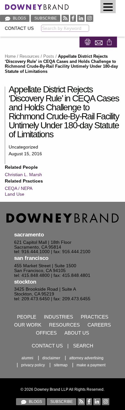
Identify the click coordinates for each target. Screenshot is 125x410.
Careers (99, 325)
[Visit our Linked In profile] (81, 18)
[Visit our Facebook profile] (73, 18)
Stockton (25, 282)
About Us (76, 333)
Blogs (19, 18)
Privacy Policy (33, 365)
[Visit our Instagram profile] (89, 18)
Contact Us (19, 28)
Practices (94, 317)
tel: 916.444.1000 (32, 251)
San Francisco (31, 258)
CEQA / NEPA (18, 188)
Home (10, 56)
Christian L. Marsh (23, 174)
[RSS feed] (65, 18)
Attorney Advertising (86, 358)
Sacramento (29, 235)
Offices (46, 333)
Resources (29, 56)
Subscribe (45, 18)
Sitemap (61, 365)
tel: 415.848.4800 (32, 275)
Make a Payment (91, 365)
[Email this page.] (99, 41)
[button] (108, 6)
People (26, 317)
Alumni (27, 358)
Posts (48, 56)
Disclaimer (51, 358)
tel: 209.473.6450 (32, 298)
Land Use (14, 194)
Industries (58, 317)
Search (83, 345)
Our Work (27, 325)
